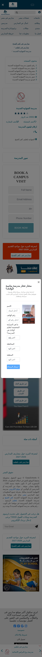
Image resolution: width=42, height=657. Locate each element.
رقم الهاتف (11, 315)
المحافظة (10, 344)
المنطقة (10, 355)
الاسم (9, 306)
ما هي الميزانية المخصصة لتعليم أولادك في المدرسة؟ (13, 328)
